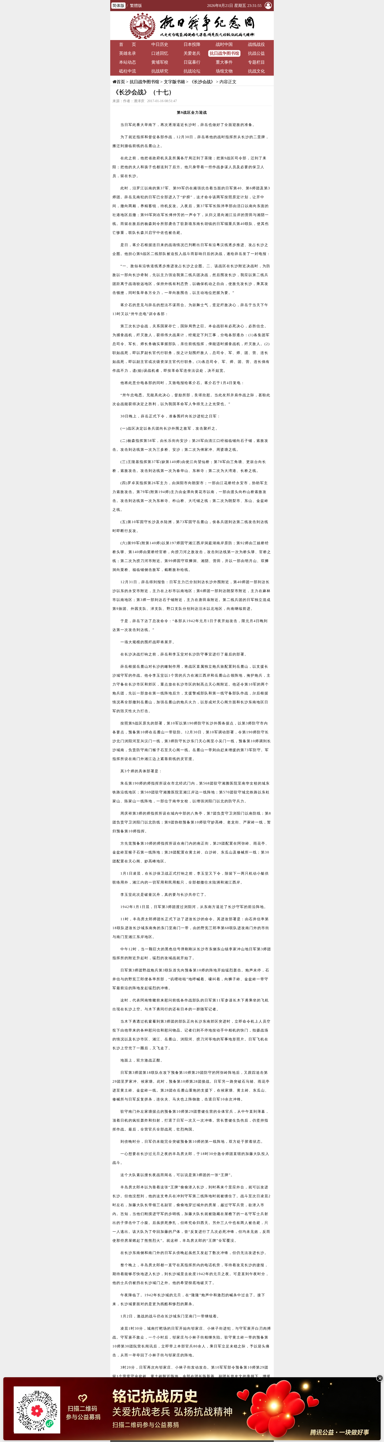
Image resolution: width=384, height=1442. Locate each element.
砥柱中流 (127, 71)
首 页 (127, 44)
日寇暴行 (192, 62)
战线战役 (256, 44)
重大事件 (224, 62)
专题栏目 (256, 62)
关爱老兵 (192, 53)
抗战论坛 (192, 71)
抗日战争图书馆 (224, 53)
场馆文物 (224, 71)
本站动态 (127, 62)
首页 (120, 82)
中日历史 (159, 44)
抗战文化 (256, 71)
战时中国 (224, 44)
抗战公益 (256, 53)
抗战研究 (159, 71)
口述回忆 (159, 53)
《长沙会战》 (202, 81)
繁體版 (136, 5)
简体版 (118, 5)
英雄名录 (127, 53)
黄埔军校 (159, 62)
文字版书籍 (174, 81)
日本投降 (192, 44)
